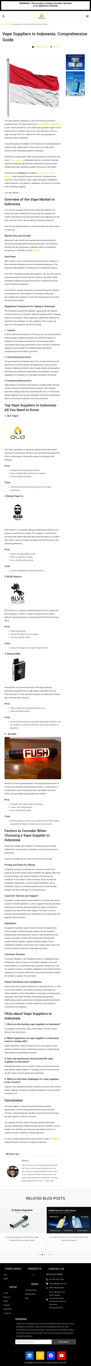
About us (6, 1297)
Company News (31, 1290)
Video (5, 1301)
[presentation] (3, 1231)
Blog (8, 24)
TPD (5, 1275)
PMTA (5, 1279)
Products (6, 1305)
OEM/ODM (7, 1309)
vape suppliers (16, 160)
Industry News (30, 1294)
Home (3, 24)
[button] (87, 16)
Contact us (7, 1313)
